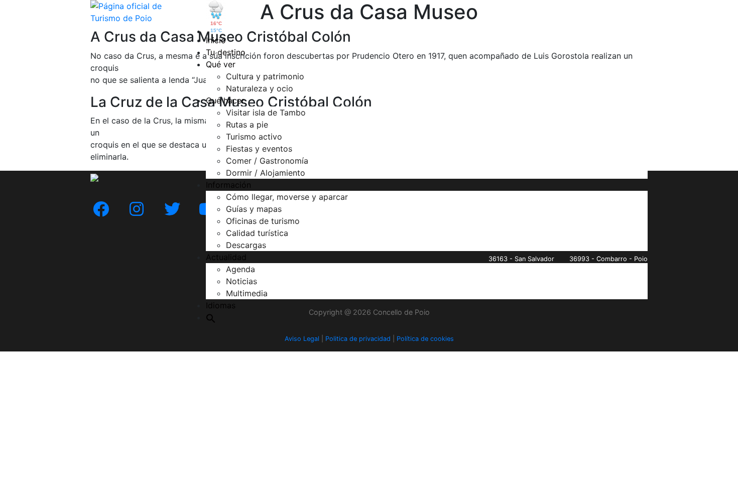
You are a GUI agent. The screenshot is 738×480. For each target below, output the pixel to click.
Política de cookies (425, 338)
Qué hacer (225, 100)
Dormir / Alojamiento (265, 173)
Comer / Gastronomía (267, 161)
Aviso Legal (302, 338)
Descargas (246, 245)
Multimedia (247, 293)
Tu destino (225, 52)
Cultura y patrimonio (265, 76)
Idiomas (220, 305)
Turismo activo (254, 137)
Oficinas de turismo (263, 221)
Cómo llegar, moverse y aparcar (287, 197)
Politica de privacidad (358, 338)
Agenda (240, 269)
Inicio (216, 40)
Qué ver (220, 64)
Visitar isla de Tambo (266, 112)
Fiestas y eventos (259, 149)
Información (228, 185)
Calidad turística (257, 233)
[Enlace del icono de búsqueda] (211, 317)
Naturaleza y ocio (259, 88)
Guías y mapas (254, 209)
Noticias (241, 281)
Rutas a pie (247, 124)
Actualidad (226, 257)
